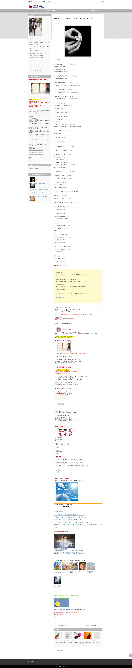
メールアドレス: (60, 441)
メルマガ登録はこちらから (62, 297)
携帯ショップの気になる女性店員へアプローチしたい (97, 642)
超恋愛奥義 (31, 661)
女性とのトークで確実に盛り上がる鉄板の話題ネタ (68, 552)
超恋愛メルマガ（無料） (66, 10)
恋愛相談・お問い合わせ (96, 10)
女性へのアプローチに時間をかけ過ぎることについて (69, 515)
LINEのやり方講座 (51, 10)
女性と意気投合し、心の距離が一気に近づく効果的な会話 (69, 553)
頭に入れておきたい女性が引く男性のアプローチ (67, 519)
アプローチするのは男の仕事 (65, 572)
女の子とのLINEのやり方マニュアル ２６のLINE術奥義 (69, 609)
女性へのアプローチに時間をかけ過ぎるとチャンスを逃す (70, 517)
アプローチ (56, 16)
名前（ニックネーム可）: (63, 444)
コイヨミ (81, 10)
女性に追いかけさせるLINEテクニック (93, 625)
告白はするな (81, 571)
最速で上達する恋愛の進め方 (60, 625)
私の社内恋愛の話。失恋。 (90, 572)
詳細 (55, 617)
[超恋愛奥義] (36, 8)
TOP (36, 10)
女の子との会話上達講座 (60, 549)
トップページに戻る (58, 650)
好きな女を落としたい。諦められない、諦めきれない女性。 (87, 642)
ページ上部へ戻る (130, 655)
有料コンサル (68, 463)
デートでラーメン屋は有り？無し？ (57, 572)
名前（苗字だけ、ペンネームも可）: (37, 152)
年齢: (57, 447)
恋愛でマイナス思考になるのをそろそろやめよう (57, 587)
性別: (57, 450)
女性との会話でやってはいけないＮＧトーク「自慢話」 (69, 550)
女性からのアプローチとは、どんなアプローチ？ (74, 572)
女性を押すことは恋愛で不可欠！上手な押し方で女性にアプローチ (72, 522)
